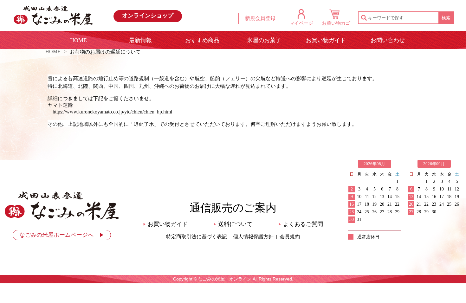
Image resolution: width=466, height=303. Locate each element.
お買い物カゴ (336, 23)
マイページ (301, 23)
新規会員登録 (260, 18)
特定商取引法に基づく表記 (196, 236)
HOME (78, 40)
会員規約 (290, 236)
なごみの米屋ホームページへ (61, 235)
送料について (232, 224)
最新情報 (140, 40)
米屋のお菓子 (264, 40)
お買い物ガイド (326, 40)
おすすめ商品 (202, 40)
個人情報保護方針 (253, 236)
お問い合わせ (388, 40)
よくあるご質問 (300, 224)
